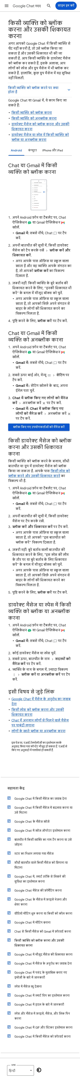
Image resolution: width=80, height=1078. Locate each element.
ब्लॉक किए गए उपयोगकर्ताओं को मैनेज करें (39, 427)
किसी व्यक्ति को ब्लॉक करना (31, 113)
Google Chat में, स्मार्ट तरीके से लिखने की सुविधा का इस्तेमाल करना (39, 879)
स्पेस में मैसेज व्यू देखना (28, 986)
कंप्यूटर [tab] (32, 150)
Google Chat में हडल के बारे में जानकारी (39, 1004)
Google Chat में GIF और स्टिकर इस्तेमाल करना (43, 1027)
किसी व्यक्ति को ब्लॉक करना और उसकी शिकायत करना (39, 943)
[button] (6, 6)
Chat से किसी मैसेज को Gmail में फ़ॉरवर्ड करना (42, 931)
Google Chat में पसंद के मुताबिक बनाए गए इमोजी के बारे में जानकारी (40, 975)
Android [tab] (16, 150)
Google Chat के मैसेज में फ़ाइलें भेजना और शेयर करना (40, 902)
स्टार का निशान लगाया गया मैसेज (34, 853)
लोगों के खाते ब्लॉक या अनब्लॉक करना (38, 731)
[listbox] (20, 1070)
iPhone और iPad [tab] (52, 150)
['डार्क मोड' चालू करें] (39, 1070)
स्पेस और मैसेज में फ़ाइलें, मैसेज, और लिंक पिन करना (42, 1016)
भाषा (13, 1065)
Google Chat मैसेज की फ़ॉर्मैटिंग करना (38, 890)
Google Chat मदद (27, 6)
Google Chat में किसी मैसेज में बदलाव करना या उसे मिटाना (43, 810)
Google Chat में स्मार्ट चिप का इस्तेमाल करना (42, 995)
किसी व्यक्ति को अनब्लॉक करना (34, 118)
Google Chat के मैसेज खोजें (31, 821)
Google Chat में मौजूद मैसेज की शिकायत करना (43, 954)
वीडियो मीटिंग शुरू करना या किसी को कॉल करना (43, 913)
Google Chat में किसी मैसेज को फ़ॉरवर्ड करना (42, 1036)
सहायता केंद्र (16, 788)
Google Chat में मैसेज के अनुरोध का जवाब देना (43, 963)
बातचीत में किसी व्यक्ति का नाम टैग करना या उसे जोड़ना (43, 842)
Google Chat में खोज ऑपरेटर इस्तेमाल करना (42, 830)
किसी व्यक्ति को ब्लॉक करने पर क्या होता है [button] (33, 90)
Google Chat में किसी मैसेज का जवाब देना (40, 799)
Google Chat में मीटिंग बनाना (32, 922)
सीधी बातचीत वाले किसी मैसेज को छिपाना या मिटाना (41, 865)
